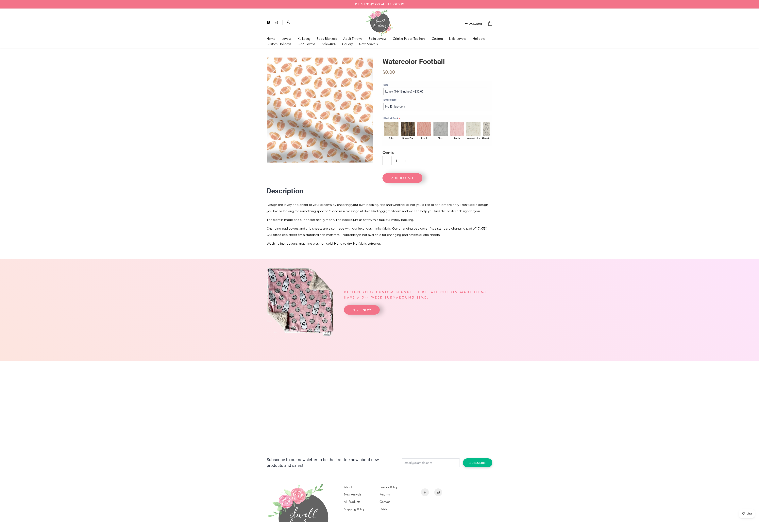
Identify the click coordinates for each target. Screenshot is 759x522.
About (348, 487)
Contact (385, 502)
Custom (437, 38)
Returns (385, 494)
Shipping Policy (354, 509)
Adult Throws (352, 38)
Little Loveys (457, 38)
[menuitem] (473, 23)
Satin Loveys (377, 38)
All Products (352, 502)
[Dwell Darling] (379, 22)
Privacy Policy (388, 487)
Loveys (286, 38)
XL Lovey (304, 38)
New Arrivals (368, 44)
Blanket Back (390, 118)
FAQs (383, 509)
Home (270, 38)
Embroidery (389, 99)
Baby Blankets (327, 38)
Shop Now (362, 310)
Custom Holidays (278, 44)
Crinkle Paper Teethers (409, 38)
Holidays (479, 38)
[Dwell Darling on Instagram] (276, 23)
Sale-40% (329, 44)
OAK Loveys (306, 44)
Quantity (388, 152)
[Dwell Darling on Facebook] (268, 23)
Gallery (347, 44)
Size (385, 84)
